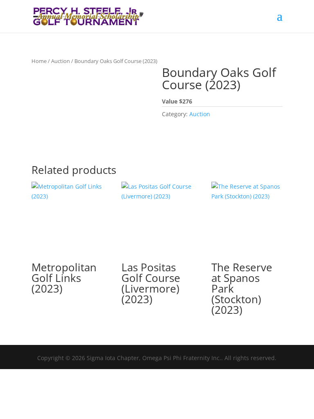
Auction (60, 61)
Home (39, 61)
